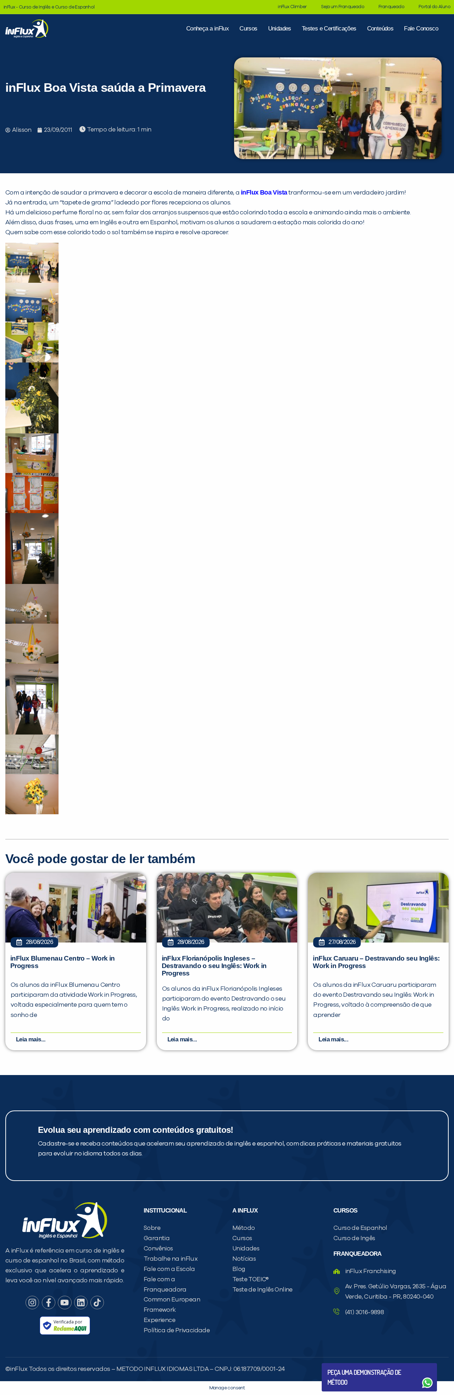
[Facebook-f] (48, 1302)
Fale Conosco (421, 28)
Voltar (344, 1365)
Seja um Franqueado (342, 7)
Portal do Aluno (434, 7)
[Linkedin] (81, 1302)
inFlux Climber (292, 7)
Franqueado (391, 7)
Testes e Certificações (329, 28)
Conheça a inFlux (207, 28)
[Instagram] (32, 1302)
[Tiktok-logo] (97, 1302)
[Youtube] (64, 1302)
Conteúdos (380, 28)
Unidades (279, 28)
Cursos (248, 28)
